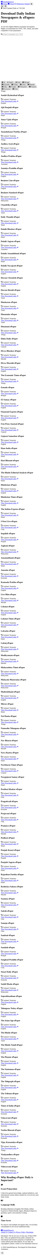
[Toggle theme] (31, 4)
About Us (4, 1232)
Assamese (7, 89)
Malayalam (23, 87)
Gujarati (33, 87)
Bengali (26, 82)
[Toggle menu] (5, 6)
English (10, 82)
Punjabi (13, 87)
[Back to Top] (2, 1253)
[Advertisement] (20, 57)
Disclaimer (29, 1232)
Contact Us (11, 1232)
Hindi (18, 82)
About (11, 4)
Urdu (16, 89)
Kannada (6, 84)
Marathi (31, 84)
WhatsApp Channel (23, 4)
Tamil (23, 84)
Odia (5, 87)
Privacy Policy (21, 1232)
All (4, 82)
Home (5, 4)
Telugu (15, 84)
